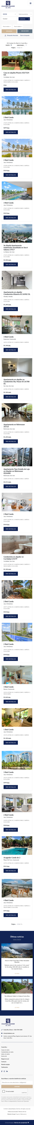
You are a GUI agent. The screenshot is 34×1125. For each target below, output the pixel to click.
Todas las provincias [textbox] (23, 14)
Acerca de (4, 1056)
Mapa (8, 45)
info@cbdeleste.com (8, 1033)
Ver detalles (11, 89)
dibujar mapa (25, 31)
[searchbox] (9, 18)
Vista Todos (17, 939)
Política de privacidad (13, 1111)
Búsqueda (9, 31)
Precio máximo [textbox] (17, 26)
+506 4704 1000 (17, 1030)
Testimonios (4, 1067)
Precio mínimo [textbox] (6, 26)
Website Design (11, 1114)
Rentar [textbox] (5, 14)
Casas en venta (5, 1050)
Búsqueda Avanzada (12, 35)
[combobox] (9, 14)
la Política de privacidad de (12, 1098)
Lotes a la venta (5, 1054)
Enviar (17, 1086)
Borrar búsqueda (24, 35)
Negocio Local (5, 1059)
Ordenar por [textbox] (22, 45)
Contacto (3, 1061)
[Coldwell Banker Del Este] (8, 5)
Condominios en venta (7, 1052)
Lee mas (17, 973)
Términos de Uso (22, 1111)
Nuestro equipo (5, 1064)
